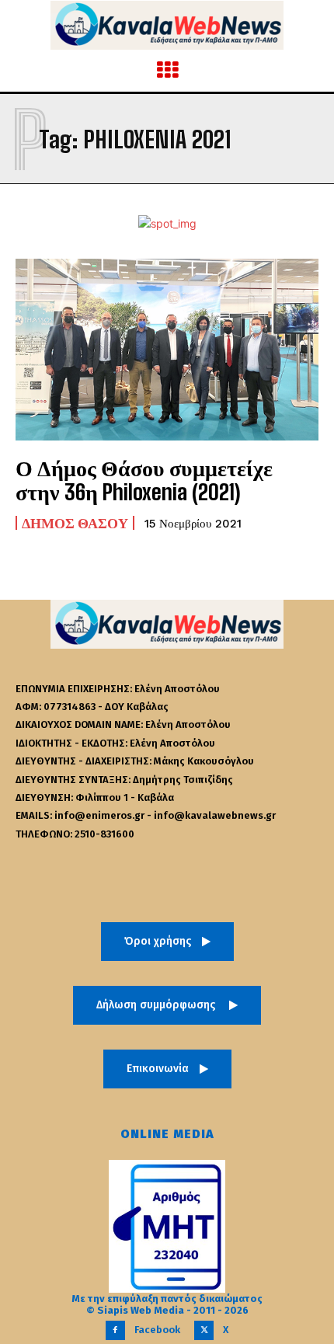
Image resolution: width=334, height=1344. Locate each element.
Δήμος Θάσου (75, 523)
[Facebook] (115, 1330)
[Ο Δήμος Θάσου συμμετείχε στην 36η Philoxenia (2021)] (167, 349)
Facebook (157, 1329)
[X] (204, 1330)
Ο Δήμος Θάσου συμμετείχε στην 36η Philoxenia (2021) (144, 479)
